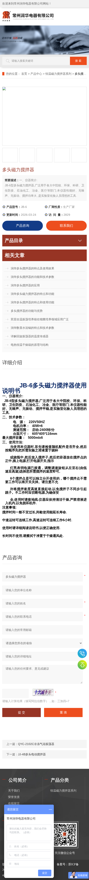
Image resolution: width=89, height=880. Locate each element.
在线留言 (14, 803)
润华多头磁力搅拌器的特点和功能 (32, 293)
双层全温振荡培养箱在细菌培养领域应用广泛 (40, 319)
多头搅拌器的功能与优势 (27, 310)
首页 (24, 73)
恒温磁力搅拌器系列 (58, 73)
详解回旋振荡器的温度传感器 (29, 336)
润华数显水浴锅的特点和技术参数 (32, 327)
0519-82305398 (82, 653)
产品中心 (36, 73)
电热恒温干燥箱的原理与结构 (29, 344)
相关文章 (15, 255)
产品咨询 (22, 225)
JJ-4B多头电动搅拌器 (32, 754)
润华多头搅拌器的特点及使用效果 (32, 268)
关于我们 (14, 790)
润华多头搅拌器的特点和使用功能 (32, 302)
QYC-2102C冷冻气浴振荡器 (36, 744)
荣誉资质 (14, 797)
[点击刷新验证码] (43, 692)
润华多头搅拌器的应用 (25, 285)
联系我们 (66, 225)
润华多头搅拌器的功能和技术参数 (32, 276)
